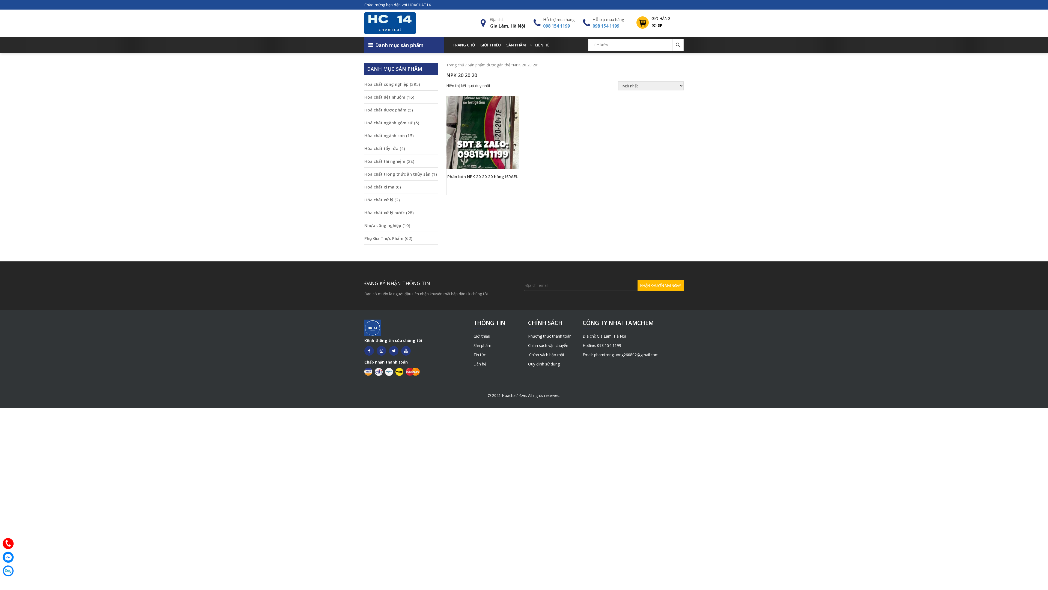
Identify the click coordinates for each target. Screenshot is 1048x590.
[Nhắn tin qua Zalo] (8, 570)
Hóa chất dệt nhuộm (384, 97)
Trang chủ (463, 45)
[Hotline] (8, 543)
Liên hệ (542, 45)
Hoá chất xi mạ (379, 187)
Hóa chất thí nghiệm (384, 161)
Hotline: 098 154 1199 (602, 345)
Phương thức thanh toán (549, 336)
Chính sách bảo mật (546, 354)
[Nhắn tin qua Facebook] (8, 557)
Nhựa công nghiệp (382, 225)
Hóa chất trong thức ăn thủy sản (397, 174)
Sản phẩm (516, 45)
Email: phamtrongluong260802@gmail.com (621, 354)
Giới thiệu (490, 45)
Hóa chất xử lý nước (384, 212)
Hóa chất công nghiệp (386, 84)
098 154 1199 (556, 26)
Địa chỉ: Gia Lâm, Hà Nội (604, 336)
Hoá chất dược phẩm (385, 110)
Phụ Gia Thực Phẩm (383, 238)
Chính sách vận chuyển (548, 345)
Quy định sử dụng (544, 364)
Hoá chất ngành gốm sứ (388, 122)
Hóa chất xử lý (378, 199)
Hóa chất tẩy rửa (381, 148)
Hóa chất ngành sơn (384, 135)
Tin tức (480, 354)
